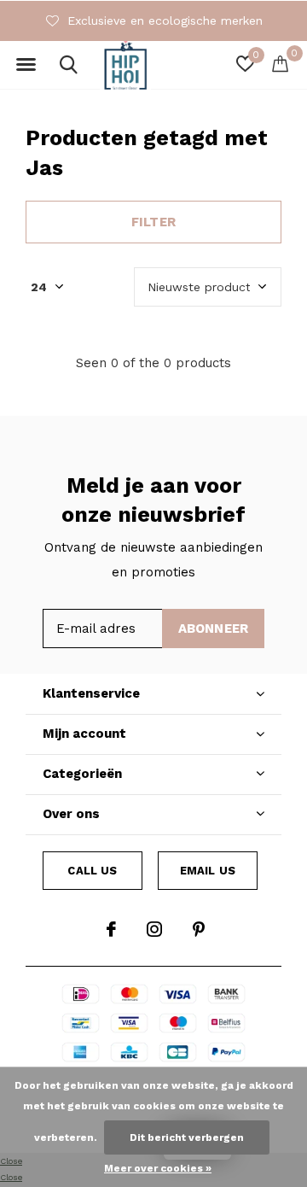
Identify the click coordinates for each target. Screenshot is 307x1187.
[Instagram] (154, 929)
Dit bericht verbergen (187, 1137)
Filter (153, 222)
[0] (280, 63)
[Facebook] (111, 929)
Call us (92, 870)
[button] (25, 65)
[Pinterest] (199, 929)
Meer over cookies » (157, 1168)
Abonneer (213, 628)
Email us (207, 870)
